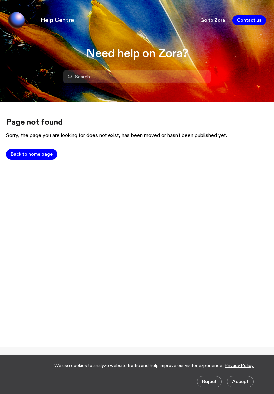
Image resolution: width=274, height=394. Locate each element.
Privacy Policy (239, 365)
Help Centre (57, 20)
